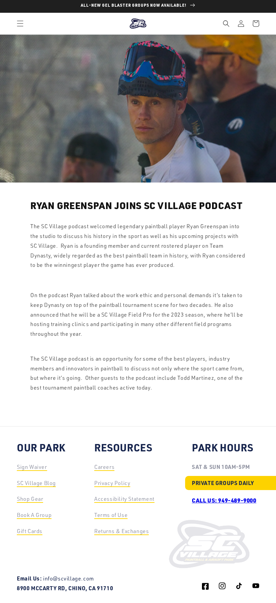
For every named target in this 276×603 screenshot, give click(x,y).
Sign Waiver (32, 467)
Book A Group (34, 515)
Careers (104, 467)
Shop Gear (30, 498)
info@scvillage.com (68, 578)
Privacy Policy (112, 483)
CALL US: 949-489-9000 (224, 500)
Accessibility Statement (124, 498)
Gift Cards (29, 531)
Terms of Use (111, 515)
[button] (20, 23)
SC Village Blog (36, 483)
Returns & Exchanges (121, 531)
